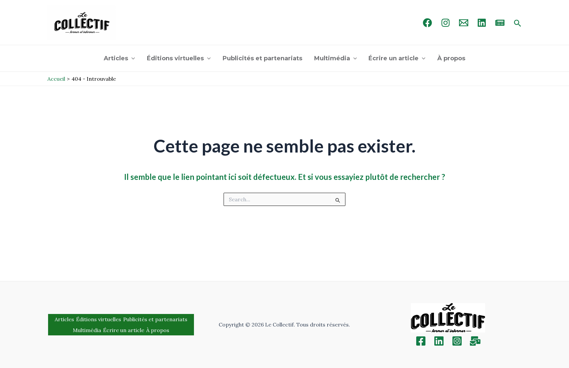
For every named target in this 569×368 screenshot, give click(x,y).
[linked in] (481, 22)
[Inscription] (475, 341)
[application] (131, 58)
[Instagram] (445, 22)
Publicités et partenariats (262, 58)
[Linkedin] (439, 341)
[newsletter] (499, 22)
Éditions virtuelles (175, 58)
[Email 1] (463, 22)
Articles (116, 58)
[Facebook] (427, 22)
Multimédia (332, 58)
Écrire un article (393, 58)
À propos (451, 58)
